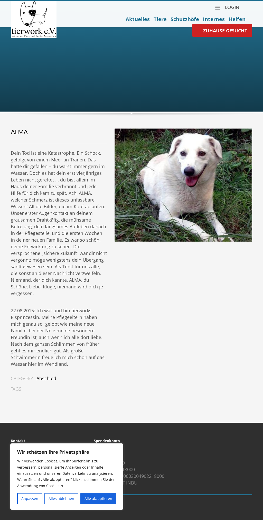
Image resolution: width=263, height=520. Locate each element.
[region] (66, 476)
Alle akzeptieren (98, 498)
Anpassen (29, 498)
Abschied (46, 378)
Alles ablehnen (61, 498)
